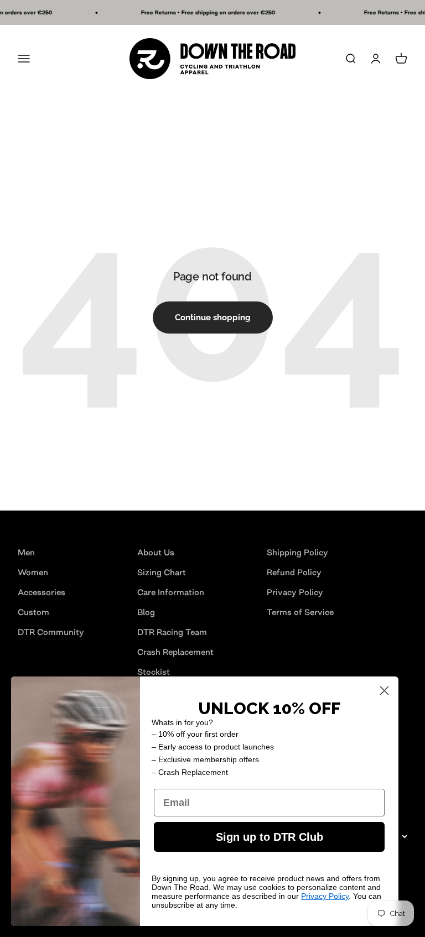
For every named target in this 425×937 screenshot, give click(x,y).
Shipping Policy (297, 552)
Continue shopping (213, 317)
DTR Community (51, 632)
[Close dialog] (384, 690)
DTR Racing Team (172, 632)
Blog (146, 612)
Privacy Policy (295, 592)
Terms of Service (300, 612)
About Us (155, 552)
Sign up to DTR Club (269, 837)
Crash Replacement (175, 652)
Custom (33, 612)
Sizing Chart (161, 572)
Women (33, 572)
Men (26, 552)
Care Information (170, 592)
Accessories (41, 592)
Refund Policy (294, 572)
